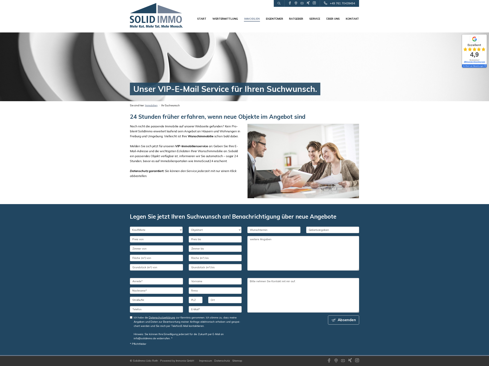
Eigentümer (274, 18)
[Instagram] (314, 3)
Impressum (205, 360)
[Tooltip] (485, 66)
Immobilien (252, 18)
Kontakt (352, 18)
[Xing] (308, 3)
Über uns (333, 18)
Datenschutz (222, 360)
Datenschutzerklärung (162, 317)
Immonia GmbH (185, 360)
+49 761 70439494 (342, 3)
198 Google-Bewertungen (474, 62)
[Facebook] (289, 3)
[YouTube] (302, 3)
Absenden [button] (347, 320)
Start (201, 18)
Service (314, 18)
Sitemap (237, 360)
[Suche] (279, 3)
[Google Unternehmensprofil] (296, 3)
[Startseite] (156, 15)
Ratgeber (296, 18)
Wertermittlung (225, 18)
